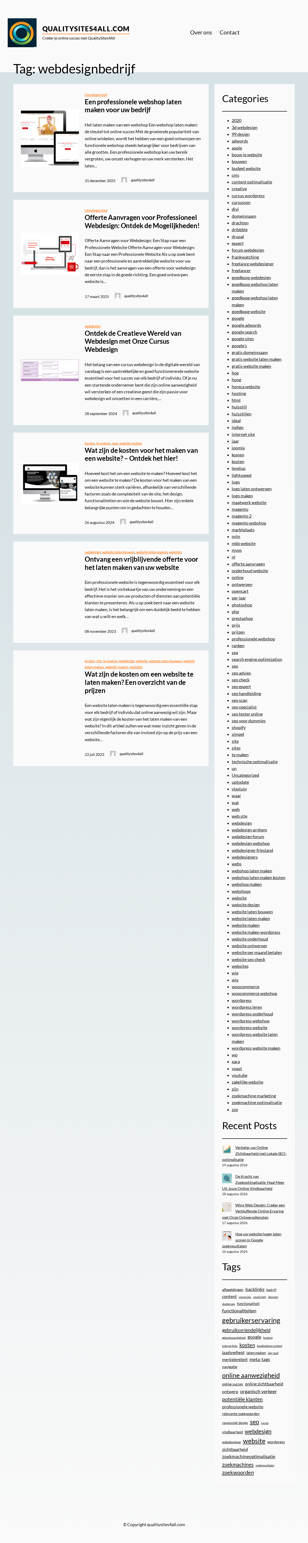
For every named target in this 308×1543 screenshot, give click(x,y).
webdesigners (245, 857)
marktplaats (243, 529)
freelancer (241, 270)
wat (115, 443)
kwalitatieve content (269, 1346)
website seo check (248, 959)
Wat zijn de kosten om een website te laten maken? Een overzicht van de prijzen (139, 682)
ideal (236, 420)
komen (238, 454)
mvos (237, 550)
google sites (243, 338)
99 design (241, 134)
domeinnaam (244, 216)
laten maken (256, 1353)
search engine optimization (257, 659)
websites (175, 552)
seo (235, 666)
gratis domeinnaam (250, 352)
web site (239, 816)
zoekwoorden (238, 1472)
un (234, 768)
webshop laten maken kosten (258, 877)
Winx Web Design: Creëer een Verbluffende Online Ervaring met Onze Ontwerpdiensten (253, 1211)
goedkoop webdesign (251, 277)
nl (233, 557)
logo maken (242, 495)
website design (246, 904)
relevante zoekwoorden (240, 1413)
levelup (238, 468)
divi (235, 209)
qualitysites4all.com (86, 29)
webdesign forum (248, 836)
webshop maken (247, 884)
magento (240, 509)
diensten (273, 1297)
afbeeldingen (233, 1289)
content (229, 1296)
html (236, 400)
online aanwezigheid (251, 1375)
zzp (235, 1109)
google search (244, 332)
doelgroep (228, 1304)
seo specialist (244, 707)
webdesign (93, 326)
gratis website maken (251, 366)
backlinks (254, 1289)
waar (236, 795)
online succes (232, 1384)
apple (237, 148)
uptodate (240, 782)
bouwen (239, 161)
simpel (238, 734)
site (99, 661)
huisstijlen (241, 413)
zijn (235, 1089)
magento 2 (241, 516)
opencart (240, 591)
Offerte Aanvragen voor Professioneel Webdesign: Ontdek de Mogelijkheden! (142, 221)
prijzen (238, 632)
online (238, 577)
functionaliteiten (239, 1310)
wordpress (242, 1000)
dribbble (240, 229)
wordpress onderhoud (252, 1013)
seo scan (239, 700)
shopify (239, 727)
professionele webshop (253, 638)
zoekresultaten (265, 1465)
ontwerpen (242, 584)
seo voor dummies (249, 720)
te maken (103, 443)
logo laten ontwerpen (252, 488)
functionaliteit (248, 1303)
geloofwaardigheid (234, 1337)
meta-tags (260, 1359)
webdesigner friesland (252, 850)
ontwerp (230, 1391)
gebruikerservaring (251, 1320)
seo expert (241, 686)
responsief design (235, 1423)
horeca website (246, 386)
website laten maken (151, 552)
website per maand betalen (257, 952)
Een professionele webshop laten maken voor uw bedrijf (133, 106)
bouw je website (247, 154)
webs (237, 863)
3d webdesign (244, 127)
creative (239, 188)
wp (234, 1054)
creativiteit (259, 1297)
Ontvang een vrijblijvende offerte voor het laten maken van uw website (141, 563)
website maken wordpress (256, 932)
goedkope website (248, 311)
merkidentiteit (235, 1359)
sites (236, 748)
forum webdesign (248, 250)
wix (235, 980)
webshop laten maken (252, 870)
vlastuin (239, 788)
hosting (239, 393)
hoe (235, 373)
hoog (236, 379)
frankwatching (245, 257)
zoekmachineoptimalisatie (248, 1456)
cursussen (241, 202)
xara (236, 1061)
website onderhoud (250, 939)
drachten (240, 222)
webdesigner (231, 1442)
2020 (236, 120)
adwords (240, 141)
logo (236, 482)
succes (265, 1422)
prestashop (242, 618)
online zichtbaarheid (264, 1383)
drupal (238, 236)
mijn (236, 536)
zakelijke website (247, 1082)
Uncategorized (96, 94)
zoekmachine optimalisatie (257, 1102)
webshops (241, 891)
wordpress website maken (256, 1048)
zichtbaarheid (235, 1449)
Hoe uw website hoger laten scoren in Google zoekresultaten (252, 1240)
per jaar (239, 597)
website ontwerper (249, 945)
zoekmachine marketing (254, 1095)
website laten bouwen (118, 552)
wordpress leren (247, 1007)
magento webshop (249, 523)
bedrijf (271, 1290)
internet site (243, 434)
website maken (130, 443)
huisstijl (239, 406)
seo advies (241, 673)
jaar (235, 441)
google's (239, 345)
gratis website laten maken (257, 359)
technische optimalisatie (255, 761)
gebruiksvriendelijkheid (246, 1330)
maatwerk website (249, 502)
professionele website (242, 1406)
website (142, 661)
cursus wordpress (248, 195)
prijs (236, 625)
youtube (239, 1075)
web (236, 809)
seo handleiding (246, 693)
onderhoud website (250, 570)
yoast (237, 1068)
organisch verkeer (258, 1391)
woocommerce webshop (254, 993)
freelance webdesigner (253, 263)
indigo (238, 427)
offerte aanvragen (248, 564)
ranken (238, 645)
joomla (238, 447)
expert (238, 243)
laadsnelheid (233, 1352)
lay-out (273, 1353)
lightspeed (241, 475)
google (238, 318)
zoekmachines (238, 1464)
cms (235, 175)
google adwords (246, 325)
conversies (245, 1297)
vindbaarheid (232, 1432)
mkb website (244, 543)
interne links (229, 1346)
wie (235, 973)
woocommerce (245, 986)
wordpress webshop (251, 1020)
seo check (241, 679)
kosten (90, 443)
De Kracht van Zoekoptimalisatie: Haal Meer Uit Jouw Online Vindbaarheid (253, 1182)
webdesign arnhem (249, 829)
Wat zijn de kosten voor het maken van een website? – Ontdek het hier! (141, 454)
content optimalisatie (252, 182)
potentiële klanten (242, 1399)
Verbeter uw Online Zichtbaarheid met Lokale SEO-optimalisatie (254, 1153)
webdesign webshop (251, 843)
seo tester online (247, 714)
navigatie (229, 1366)
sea (235, 652)
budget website (246, 168)
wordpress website (249, 1027)
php (235, 611)
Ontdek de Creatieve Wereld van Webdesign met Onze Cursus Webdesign (133, 341)
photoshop (242, 604)
